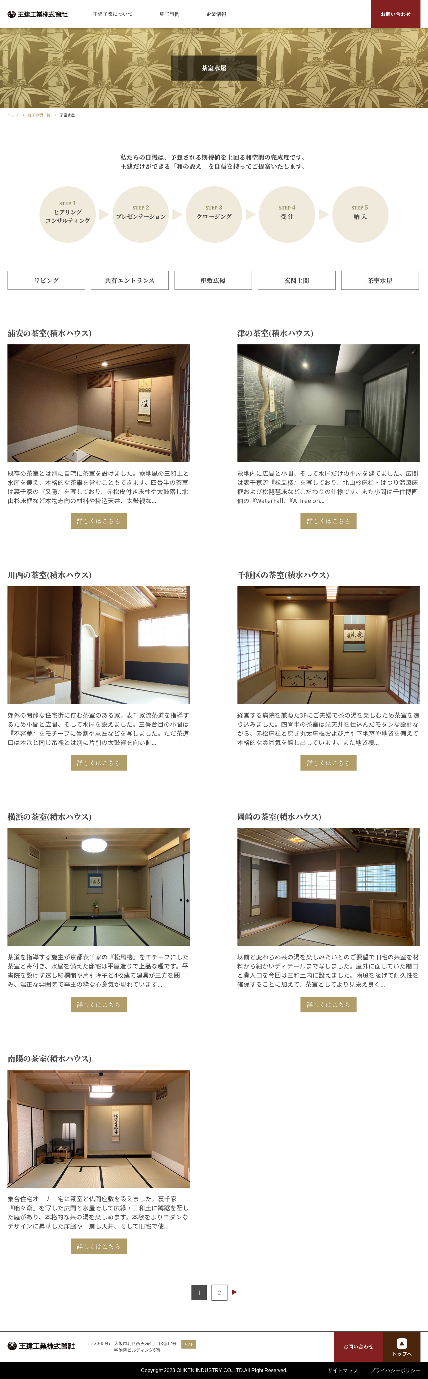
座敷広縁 (213, 280)
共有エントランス (130, 280)
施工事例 (169, 13)
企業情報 (216, 13)
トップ (13, 114)
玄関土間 (296, 280)
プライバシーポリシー (395, 1370)
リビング (46, 280)
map (188, 1344)
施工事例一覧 (39, 114)
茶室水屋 (380, 280)
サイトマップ (343, 1370)
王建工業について (113, 13)
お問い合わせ (396, 13)
